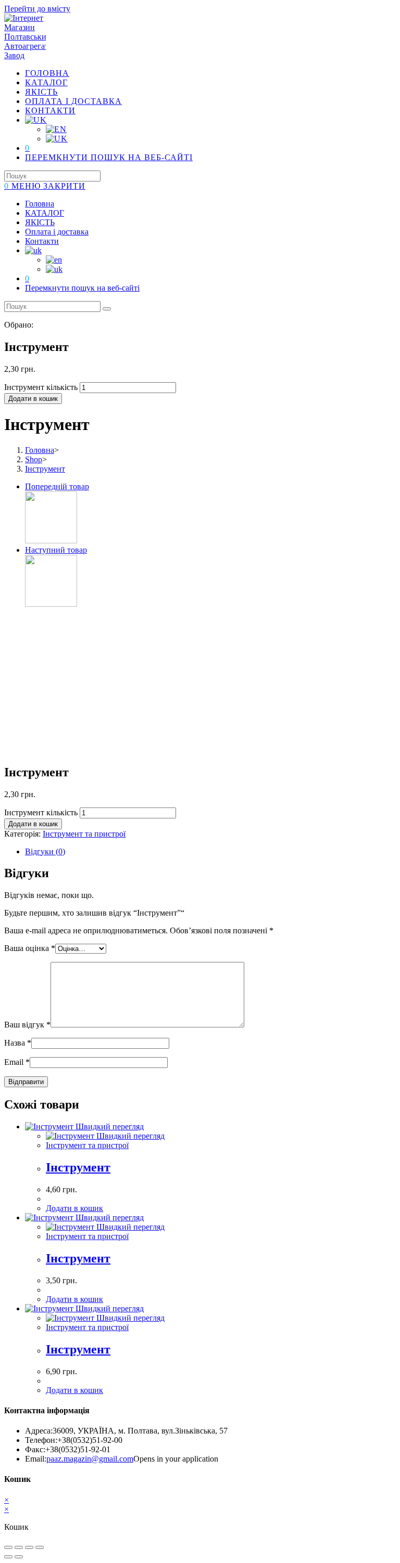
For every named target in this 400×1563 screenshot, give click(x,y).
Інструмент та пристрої (84, 833)
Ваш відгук (27, 1024)
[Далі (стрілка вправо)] (19, 1556)
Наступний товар (56, 549)
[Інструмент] (51, 540)
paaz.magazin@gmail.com (89, 1458)
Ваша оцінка (29, 948)
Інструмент (45, 468)
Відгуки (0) (45, 851)
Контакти (42, 241)
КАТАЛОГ (44, 213)
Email (17, 1062)
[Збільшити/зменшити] (39, 1547)
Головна (39, 203)
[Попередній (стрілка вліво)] (8, 1556)
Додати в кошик (33, 398)
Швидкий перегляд (108, 1126)
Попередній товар (57, 486)
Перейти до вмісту (37, 8)
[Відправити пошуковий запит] (107, 308)
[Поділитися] (19, 1547)
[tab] (210, 851)
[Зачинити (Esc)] (8, 1547)
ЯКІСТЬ (40, 222)
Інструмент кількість (41, 387)
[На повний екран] (29, 1547)
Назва (17, 1042)
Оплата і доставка (57, 231)
